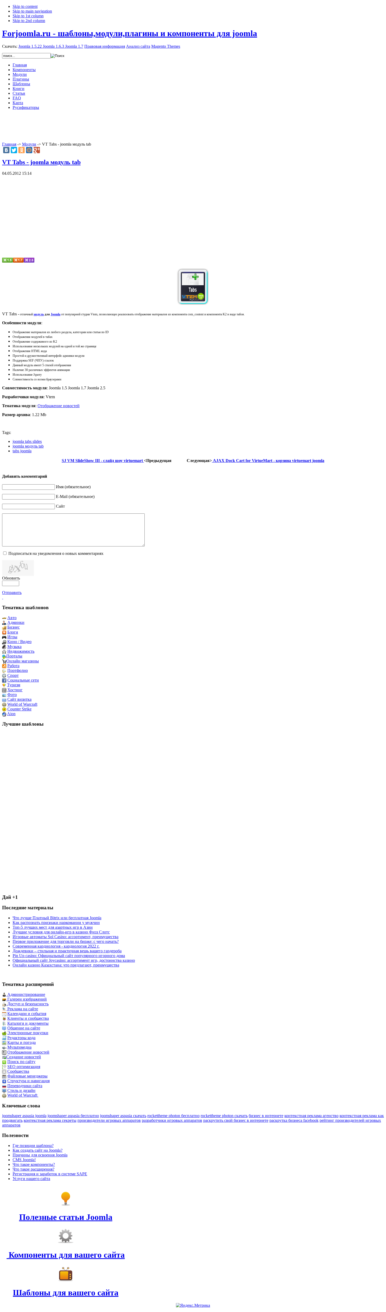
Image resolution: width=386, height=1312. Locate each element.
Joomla (55, 314)
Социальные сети (23, 680)
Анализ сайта (138, 46)
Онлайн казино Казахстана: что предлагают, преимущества (66, 965)
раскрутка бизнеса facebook (294, 1120)
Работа (13, 665)
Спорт (13, 675)
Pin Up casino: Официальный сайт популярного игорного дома (69, 955)
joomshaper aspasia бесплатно (73, 1115)
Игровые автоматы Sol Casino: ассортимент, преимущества (65, 936)
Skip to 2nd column (29, 20)
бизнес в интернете (266, 1115)
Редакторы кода (21, 1037)
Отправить (12, 592)
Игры (12, 637)
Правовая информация (104, 46)
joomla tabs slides (27, 441)
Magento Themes (165, 46)
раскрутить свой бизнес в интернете (235, 1120)
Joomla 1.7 (74, 46)
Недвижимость (20, 651)
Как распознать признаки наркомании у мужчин (56, 922)
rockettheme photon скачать (224, 1115)
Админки (15, 622)
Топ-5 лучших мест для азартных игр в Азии (53, 927)
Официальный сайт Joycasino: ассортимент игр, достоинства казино (74, 960)
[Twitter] (14, 150)
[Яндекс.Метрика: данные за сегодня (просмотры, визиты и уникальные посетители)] (193, 1305)
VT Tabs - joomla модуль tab (41, 162)
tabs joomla (22, 451)
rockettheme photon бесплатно (173, 1115)
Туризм (13, 685)
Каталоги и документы (28, 1023)
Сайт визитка (19, 699)
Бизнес (13, 627)
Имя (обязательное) (73, 487)
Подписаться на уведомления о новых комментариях (55, 553)
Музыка (14, 646)
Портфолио (17, 670)
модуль (39, 314)
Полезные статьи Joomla (65, 1217)
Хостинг (15, 690)
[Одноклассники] (21, 150)
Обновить (11, 578)
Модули (29, 144)
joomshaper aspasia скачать (123, 1115)
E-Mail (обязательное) (75, 496)
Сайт (60, 506)
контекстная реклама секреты (50, 1120)
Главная (9, 144)
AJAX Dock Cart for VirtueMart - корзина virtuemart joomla (268, 460)
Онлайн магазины (22, 661)
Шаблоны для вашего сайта (65, 1292)
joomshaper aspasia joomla (24, 1115)
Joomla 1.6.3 (53, 46)
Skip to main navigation (32, 11)
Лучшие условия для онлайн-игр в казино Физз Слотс (61, 932)
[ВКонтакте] (6, 150)
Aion (11, 713)
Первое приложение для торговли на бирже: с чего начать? (66, 941)
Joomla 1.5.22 (30, 46)
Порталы (14, 656)
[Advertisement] (193, 126)
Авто (12, 617)
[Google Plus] (37, 150)
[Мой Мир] (29, 150)
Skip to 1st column (28, 16)
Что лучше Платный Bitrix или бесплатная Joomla (57, 918)
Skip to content (25, 6)
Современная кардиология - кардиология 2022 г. (56, 946)
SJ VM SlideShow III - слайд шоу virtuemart (103, 460)
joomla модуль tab (28, 446)
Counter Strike (19, 709)
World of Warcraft (22, 704)
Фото (12, 694)
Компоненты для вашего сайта (66, 1255)
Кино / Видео (19, 641)
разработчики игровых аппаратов (172, 1120)
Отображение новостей (59, 405)
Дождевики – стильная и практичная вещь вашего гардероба (67, 951)
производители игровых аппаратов (109, 1120)
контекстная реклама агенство (311, 1115)
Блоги (12, 632)
